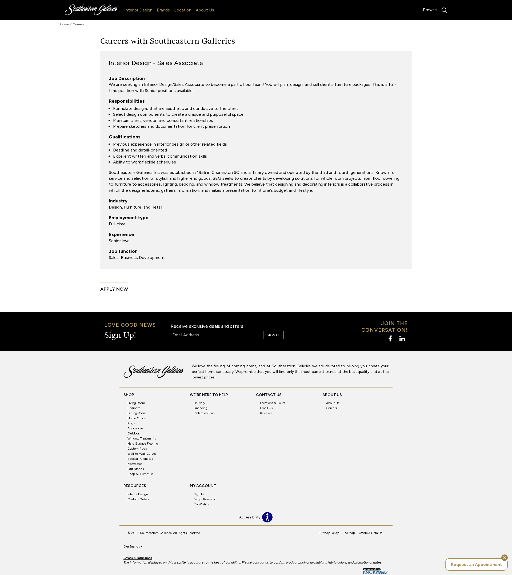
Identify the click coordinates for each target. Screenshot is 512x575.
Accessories (135, 428)
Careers (331, 408)
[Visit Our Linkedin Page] (402, 339)
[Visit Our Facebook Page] (390, 339)
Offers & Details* (370, 533)
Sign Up (273, 335)
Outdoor (133, 433)
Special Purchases (140, 459)
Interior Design (138, 10)
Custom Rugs (137, 448)
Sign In (199, 494)
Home (64, 24)
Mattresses (134, 464)
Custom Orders (138, 499)
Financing (200, 408)
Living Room (136, 403)
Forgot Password (205, 499)
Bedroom (133, 408)
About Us (205, 10)
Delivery (199, 403)
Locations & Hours (272, 403)
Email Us (266, 408)
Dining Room (136, 413)
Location (182, 10)
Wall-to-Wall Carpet (141, 454)
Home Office (136, 418)
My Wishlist (202, 504)
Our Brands (135, 469)
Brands (163, 10)
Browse (430, 9)
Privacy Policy (329, 533)
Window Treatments (141, 438)
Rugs (131, 423)
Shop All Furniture (140, 474)
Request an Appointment (476, 564)
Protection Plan (204, 413)
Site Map (348, 533)
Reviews (265, 413)
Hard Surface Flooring (142, 443)
